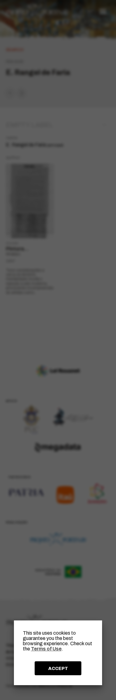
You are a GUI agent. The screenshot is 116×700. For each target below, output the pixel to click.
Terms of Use (46, 648)
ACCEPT (58, 668)
